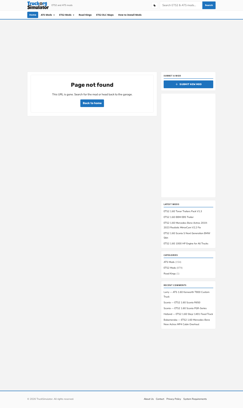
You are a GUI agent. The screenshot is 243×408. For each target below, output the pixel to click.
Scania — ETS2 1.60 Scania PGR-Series (185, 308)
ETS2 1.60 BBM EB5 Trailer (179, 217)
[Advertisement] (121, 45)
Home (32, 14)
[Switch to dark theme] (155, 5)
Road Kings (85, 14)
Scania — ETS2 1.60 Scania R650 (182, 302)
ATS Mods (47, 14)
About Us (149, 399)
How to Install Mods (130, 14)
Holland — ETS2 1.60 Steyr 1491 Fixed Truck (188, 314)
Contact (160, 399)
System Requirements (195, 399)
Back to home (92, 103)
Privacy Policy (173, 399)
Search (209, 5)
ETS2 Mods (65, 14)
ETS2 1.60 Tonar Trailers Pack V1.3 (183, 211)
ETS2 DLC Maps (105, 14)
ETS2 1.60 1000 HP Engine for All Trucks (186, 243)
